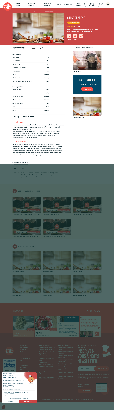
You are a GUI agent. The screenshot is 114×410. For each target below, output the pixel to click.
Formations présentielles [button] (47, 4)
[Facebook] (87, 311)
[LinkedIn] (91, 311)
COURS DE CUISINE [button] (18, 4)
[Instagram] (95, 311)
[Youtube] (98, 311)
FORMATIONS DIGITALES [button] (31, 4)
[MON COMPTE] (106, 4)
